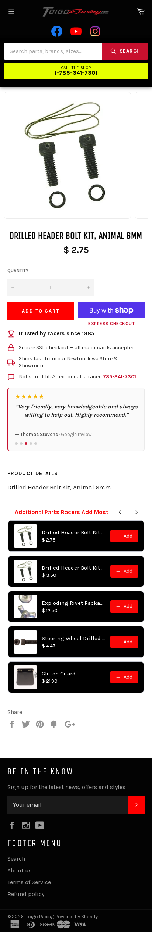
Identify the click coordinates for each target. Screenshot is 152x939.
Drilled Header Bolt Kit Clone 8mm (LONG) (74, 567)
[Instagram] (95, 31)
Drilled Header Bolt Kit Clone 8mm (74, 532)
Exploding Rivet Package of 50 (74, 603)
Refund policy (25, 893)
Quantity (17, 270)
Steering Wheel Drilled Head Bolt (74, 638)
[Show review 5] (35, 443)
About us (19, 870)
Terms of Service (29, 882)
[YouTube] (76, 31)
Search (16, 858)
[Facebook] (56, 31)
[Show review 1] (16, 443)
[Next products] (136, 512)
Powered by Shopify (77, 916)
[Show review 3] (26, 443)
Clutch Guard (59, 673)
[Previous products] (120, 512)
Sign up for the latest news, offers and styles (66, 786)
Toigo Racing (40, 916)
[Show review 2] (21, 443)
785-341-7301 (119, 377)
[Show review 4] (31, 443)
